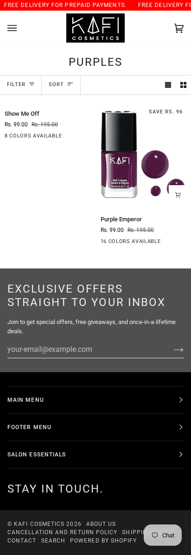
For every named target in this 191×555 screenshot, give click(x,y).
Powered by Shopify (103, 540)
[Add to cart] (178, 194)
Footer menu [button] (29, 427)
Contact (22, 540)
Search (53, 540)
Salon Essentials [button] (36, 454)
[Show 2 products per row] (183, 84)
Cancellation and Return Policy (62, 532)
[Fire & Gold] (77, 138)
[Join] (171, 349)
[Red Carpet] (173, 243)
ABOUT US (101, 524)
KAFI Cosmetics (39, 524)
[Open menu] (21, 28)
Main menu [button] (25, 400)
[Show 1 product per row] (168, 84)
